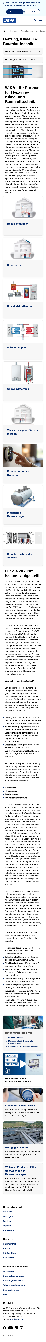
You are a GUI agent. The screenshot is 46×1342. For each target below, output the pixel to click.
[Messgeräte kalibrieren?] (23, 1095)
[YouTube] (10, 1327)
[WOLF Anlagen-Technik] (23, 1132)
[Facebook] (4, 1327)
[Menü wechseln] (40, 20)
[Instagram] (21, 1327)
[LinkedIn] (16, 1327)
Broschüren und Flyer (18, 1032)
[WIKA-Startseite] (9, 20)
